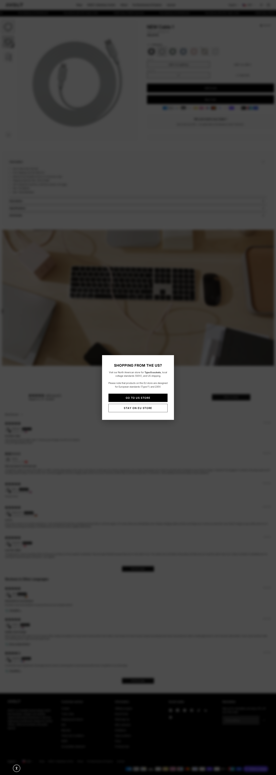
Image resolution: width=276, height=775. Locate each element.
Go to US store (138, 397)
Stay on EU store (138, 408)
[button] (16, 768)
